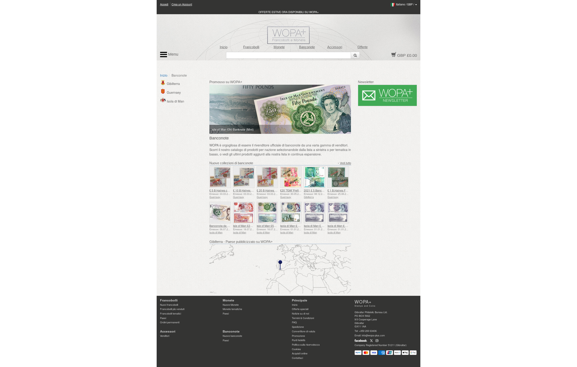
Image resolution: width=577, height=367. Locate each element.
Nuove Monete (231, 304)
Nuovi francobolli (169, 304)
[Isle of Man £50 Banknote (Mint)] (267, 212)
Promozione (298, 335)
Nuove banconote (232, 335)
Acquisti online (299, 353)
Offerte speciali (300, 309)
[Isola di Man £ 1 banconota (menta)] (314, 212)
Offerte (362, 47)
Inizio (223, 47)
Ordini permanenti (169, 322)
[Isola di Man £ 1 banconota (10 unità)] (338, 212)
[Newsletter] (387, 95)
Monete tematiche (232, 309)
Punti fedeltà (298, 340)
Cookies (296, 349)
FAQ (294, 322)
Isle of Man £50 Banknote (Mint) (276, 226)
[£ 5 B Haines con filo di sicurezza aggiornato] (220, 177)
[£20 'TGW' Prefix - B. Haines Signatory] (291, 177)
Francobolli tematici (170, 313)
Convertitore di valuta (303, 331)
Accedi (164, 4)
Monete (279, 47)
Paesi (163, 318)
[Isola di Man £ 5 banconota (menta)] (291, 212)
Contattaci (297, 358)
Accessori (334, 47)
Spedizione (298, 326)
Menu (172, 54)
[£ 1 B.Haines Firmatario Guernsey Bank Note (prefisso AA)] (338, 177)
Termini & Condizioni (303, 318)
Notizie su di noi (300, 313)
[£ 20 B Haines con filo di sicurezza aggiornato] (267, 177)
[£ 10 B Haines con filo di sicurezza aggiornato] (243, 177)
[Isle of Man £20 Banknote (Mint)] (243, 212)
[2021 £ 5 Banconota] (314, 177)
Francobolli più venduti (172, 309)
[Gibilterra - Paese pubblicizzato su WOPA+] (280, 269)
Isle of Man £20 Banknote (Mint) (252, 226)
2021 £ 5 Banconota (316, 190)
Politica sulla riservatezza (306, 344)
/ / (405, 4)
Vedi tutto (345, 163)
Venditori (164, 335)
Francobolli (251, 47)
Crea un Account (182, 4)
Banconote (307, 47)
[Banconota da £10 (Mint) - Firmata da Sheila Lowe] (220, 212)
